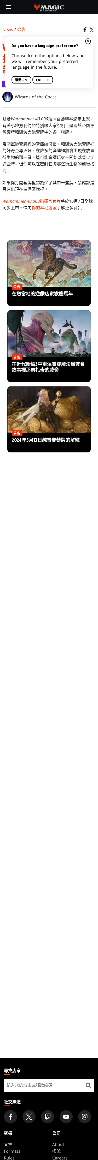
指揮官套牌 (31, 201)
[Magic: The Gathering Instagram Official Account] (84, 1116)
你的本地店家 (44, 208)
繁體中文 (21, 80)
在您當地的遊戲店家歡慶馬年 (49, 296)
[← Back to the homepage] (49, 6)
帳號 (56, 1151)
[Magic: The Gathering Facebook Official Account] (10, 1116)
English (42, 80)
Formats (12, 1151)
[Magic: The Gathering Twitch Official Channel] (47, 1116)
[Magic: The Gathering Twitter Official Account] (29, 1116)
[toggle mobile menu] (8, 7)
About (58, 1144)
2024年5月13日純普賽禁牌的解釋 (49, 443)
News (7, 29)
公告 (21, 29)
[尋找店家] (88, 1085)
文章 (8, 1144)
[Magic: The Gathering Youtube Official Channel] (66, 1116)
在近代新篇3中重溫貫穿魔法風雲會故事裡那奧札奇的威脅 (49, 370)
